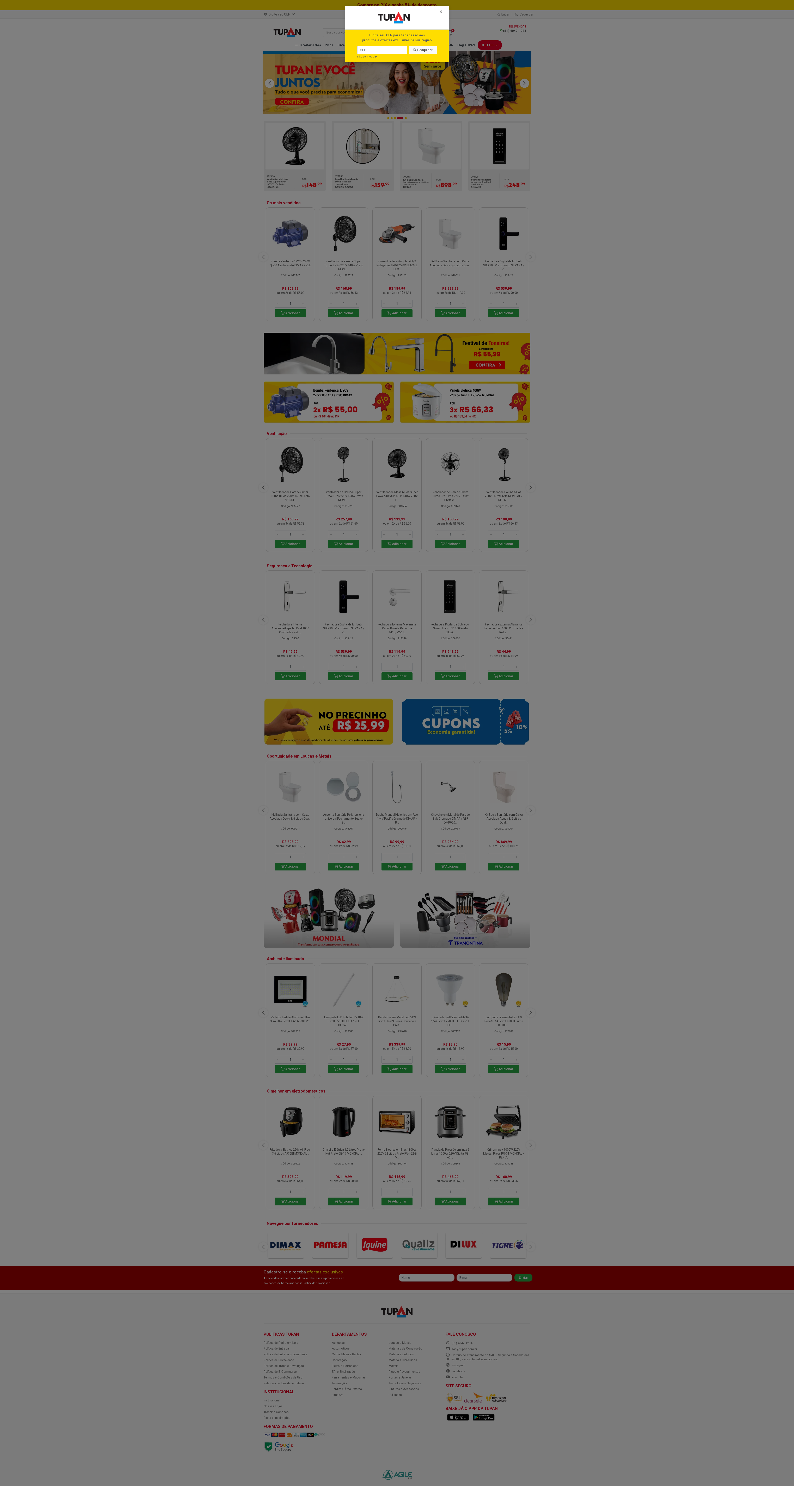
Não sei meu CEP (367, 56)
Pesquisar (424, 50)
